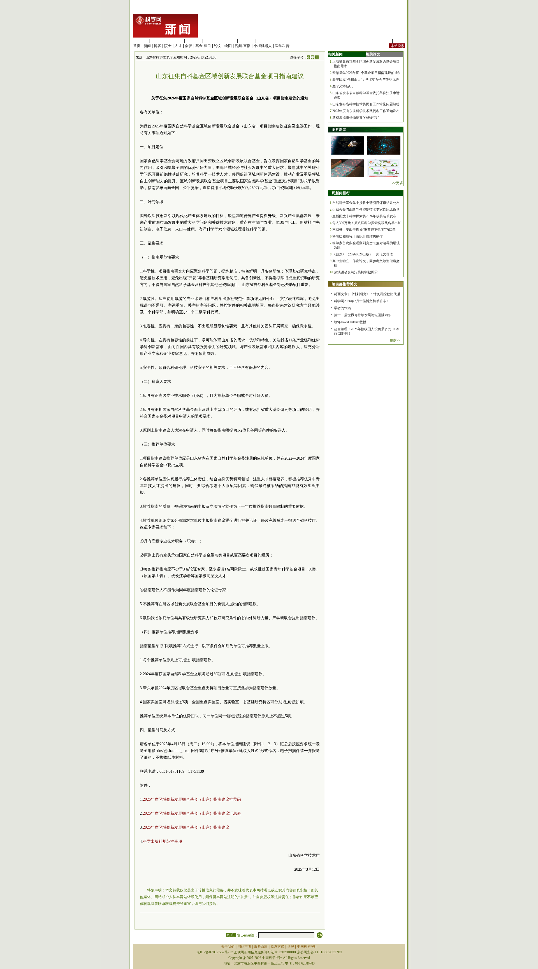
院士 (167, 46)
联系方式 (277, 947)
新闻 (147, 46)
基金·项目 (203, 46)
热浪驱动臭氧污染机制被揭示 (356, 272)
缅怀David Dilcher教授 (350, 322)
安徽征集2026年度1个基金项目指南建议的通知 (366, 73)
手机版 (399, 41)
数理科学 (246, 41)
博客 (157, 46)
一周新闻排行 (339, 193)
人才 (178, 46)
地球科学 (228, 41)
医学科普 (282, 46)
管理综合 (264, 41)
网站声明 (244, 947)
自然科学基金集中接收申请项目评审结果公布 (366, 203)
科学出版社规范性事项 (162, 841)
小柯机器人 (263, 46)
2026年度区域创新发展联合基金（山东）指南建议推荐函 (192, 799)
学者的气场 (342, 308)
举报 (290, 947)
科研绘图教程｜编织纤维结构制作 (357, 236)
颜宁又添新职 (342, 86)
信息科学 (211, 41)
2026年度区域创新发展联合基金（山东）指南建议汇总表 (192, 813)
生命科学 (140, 41)
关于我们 (228, 947)
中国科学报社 (307, 947)
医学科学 (158, 41)
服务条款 (261, 947)
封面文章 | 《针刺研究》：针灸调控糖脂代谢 (367, 294)
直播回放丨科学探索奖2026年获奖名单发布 (364, 216)
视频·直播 (243, 46)
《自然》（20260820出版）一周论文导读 (362, 254)
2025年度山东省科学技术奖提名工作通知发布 (366, 111)
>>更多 (397, 183)
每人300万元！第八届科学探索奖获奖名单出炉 (366, 223)
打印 (231, 935)
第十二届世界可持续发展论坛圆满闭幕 (362, 315)
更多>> (395, 340)
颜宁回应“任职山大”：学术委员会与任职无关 (365, 79)
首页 (136, 46)
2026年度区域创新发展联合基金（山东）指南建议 (186, 827)
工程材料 (193, 41)
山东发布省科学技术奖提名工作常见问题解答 (366, 104)
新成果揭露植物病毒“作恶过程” (355, 118)
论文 (217, 46)
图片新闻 (339, 129)
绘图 (228, 46)
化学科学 (175, 41)
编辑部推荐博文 (344, 284)
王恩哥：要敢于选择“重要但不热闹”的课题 (364, 230)
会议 (188, 46)
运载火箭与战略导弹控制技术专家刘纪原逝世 (366, 209)
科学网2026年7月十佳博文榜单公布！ (361, 301)
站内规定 (383, 41)
